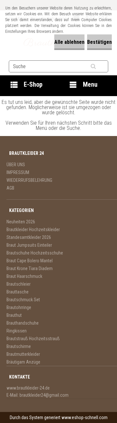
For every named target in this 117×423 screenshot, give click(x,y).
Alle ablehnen (69, 42)
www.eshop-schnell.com (84, 417)
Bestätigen (99, 42)
